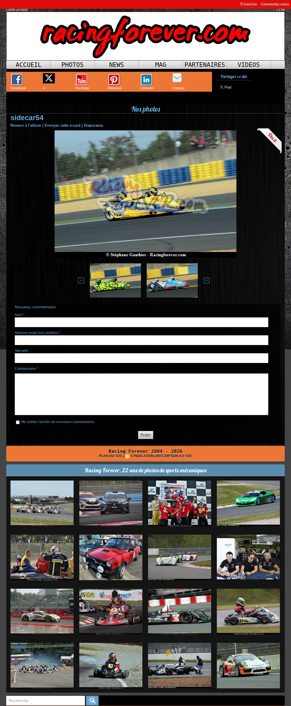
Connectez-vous (275, 4)
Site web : (22, 351)
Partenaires (204, 64)
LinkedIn (146, 88)
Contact (178, 88)
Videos (249, 64)
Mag (160, 64)
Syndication (142, 456)
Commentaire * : (27, 369)
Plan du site (110, 456)
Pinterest (114, 88)
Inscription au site (174, 456)
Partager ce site (234, 76)
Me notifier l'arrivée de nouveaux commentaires (57, 422)
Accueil (28, 64)
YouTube (82, 88)
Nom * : (20, 315)
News (116, 64)
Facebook (18, 88)
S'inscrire (248, 4)
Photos (72, 64)
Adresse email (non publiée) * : (39, 333)
